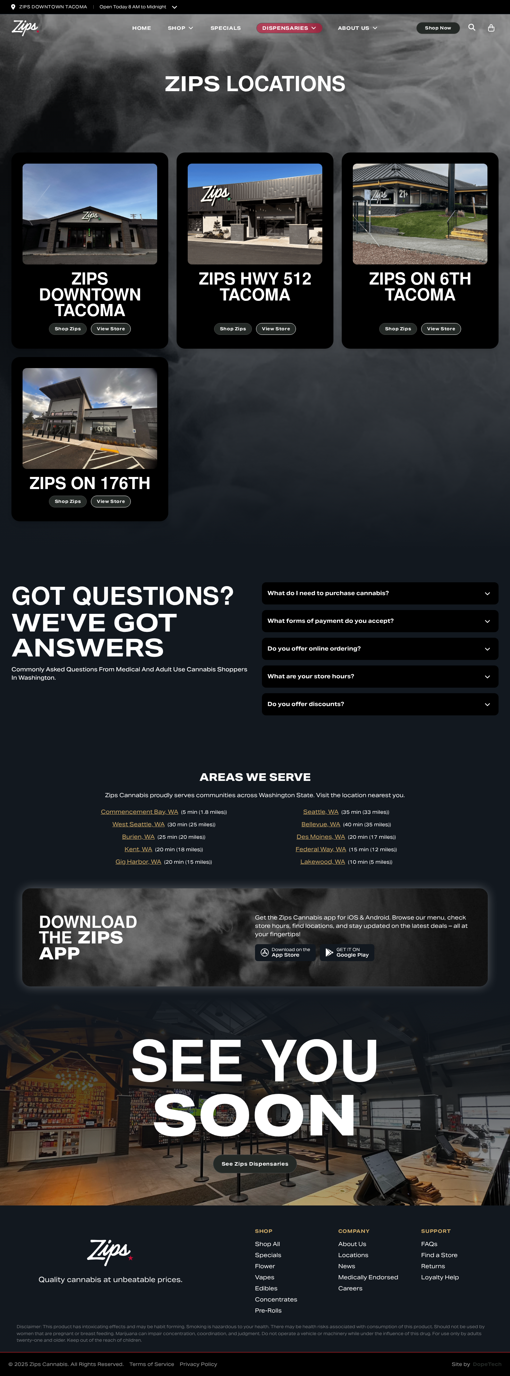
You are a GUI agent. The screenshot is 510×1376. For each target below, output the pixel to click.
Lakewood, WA (322, 861)
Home (141, 28)
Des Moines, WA (321, 837)
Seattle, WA (321, 812)
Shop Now (438, 28)
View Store (111, 328)
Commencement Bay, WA (139, 812)
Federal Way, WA (321, 849)
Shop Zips (68, 328)
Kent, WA (138, 849)
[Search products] (472, 28)
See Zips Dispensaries (255, 1164)
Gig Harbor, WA (138, 861)
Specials (226, 28)
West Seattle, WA (138, 824)
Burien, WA (138, 837)
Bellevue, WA (320, 824)
